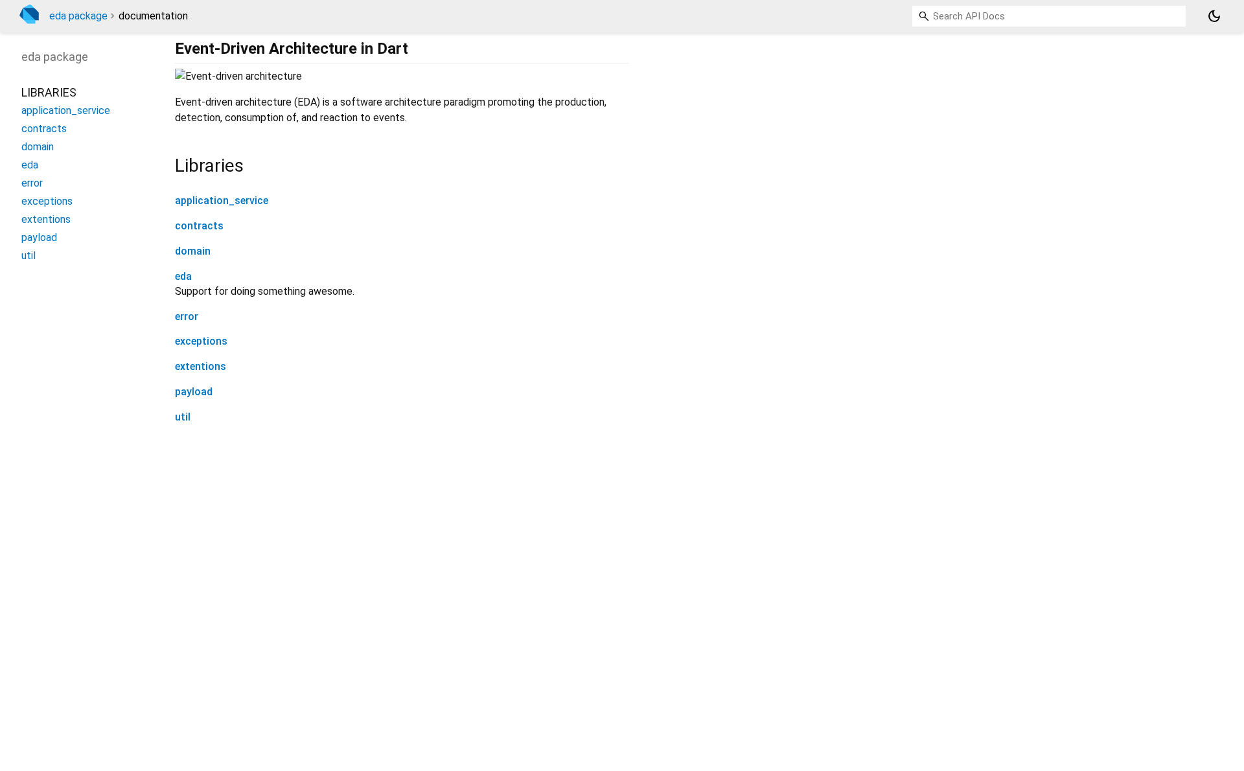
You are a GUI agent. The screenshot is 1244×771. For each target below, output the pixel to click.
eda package (78, 16)
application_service (221, 200)
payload (194, 392)
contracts (199, 226)
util (182, 417)
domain (193, 251)
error (186, 316)
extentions (200, 366)
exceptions (201, 341)
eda (183, 276)
